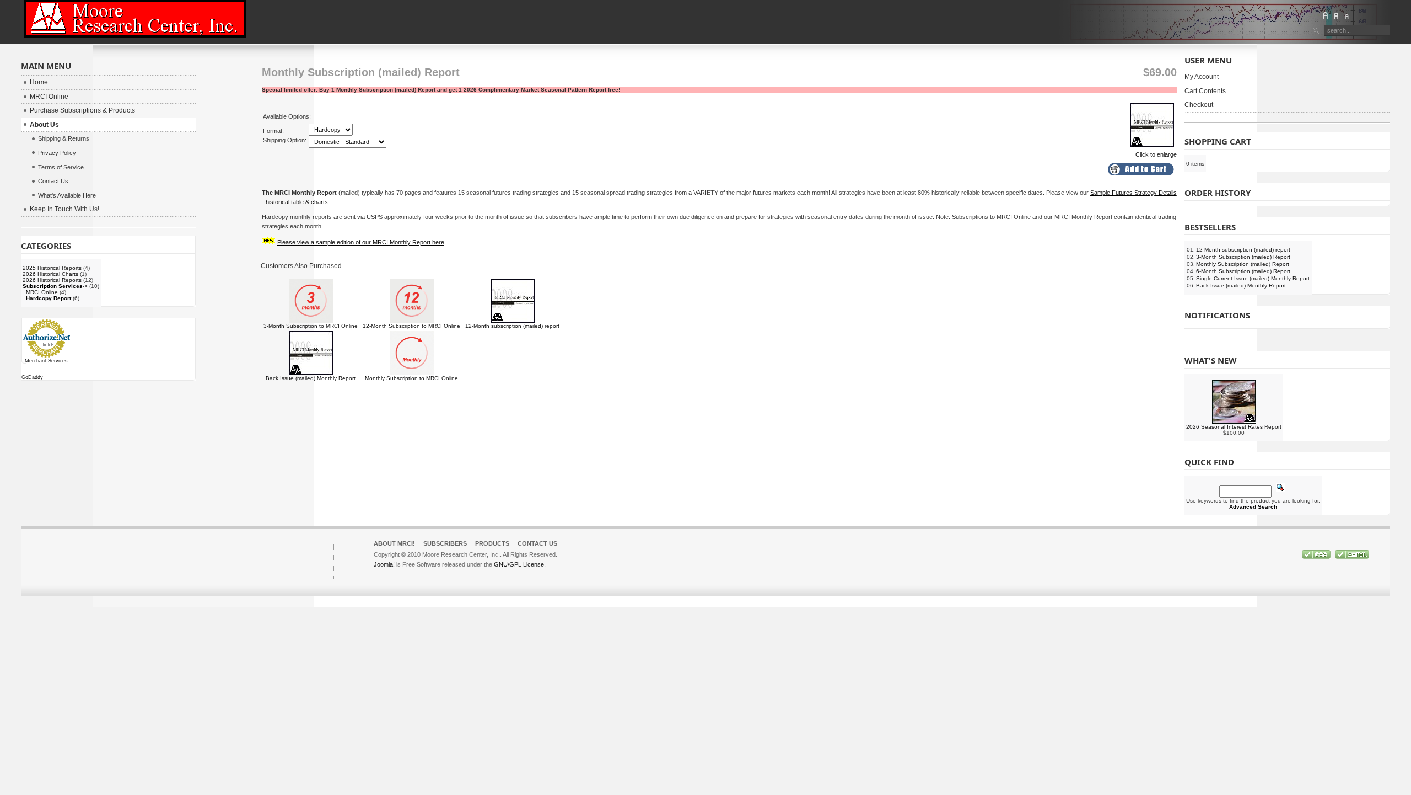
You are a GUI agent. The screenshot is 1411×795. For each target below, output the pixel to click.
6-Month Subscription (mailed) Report (1243, 271)
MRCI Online (42, 292)
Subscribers (445, 543)
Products (492, 543)
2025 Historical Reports (52, 268)
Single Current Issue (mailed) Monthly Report (1253, 278)
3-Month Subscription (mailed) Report (1243, 257)
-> (55, 286)
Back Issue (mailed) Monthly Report (311, 378)
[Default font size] (1336, 14)
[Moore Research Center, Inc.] (135, 19)
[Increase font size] (1326, 14)
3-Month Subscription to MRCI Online (310, 326)
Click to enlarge (1156, 154)
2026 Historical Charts (50, 274)
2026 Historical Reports (52, 280)
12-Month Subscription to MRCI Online (411, 326)
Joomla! (384, 564)
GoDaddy (32, 377)
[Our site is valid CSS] (1317, 556)
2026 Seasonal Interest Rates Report (1233, 427)
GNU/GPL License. (520, 564)
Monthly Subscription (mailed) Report (1242, 264)
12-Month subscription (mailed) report (512, 326)
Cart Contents (1205, 91)
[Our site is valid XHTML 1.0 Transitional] (1352, 556)
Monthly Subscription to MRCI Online (411, 378)
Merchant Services (46, 361)
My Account (1201, 77)
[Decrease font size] (1347, 14)
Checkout (1198, 105)
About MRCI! (394, 543)
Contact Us (537, 543)
